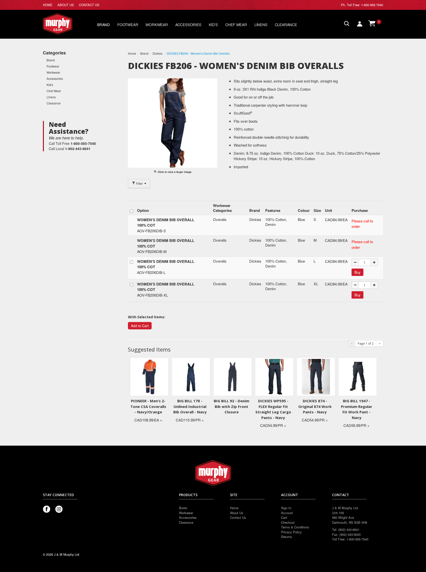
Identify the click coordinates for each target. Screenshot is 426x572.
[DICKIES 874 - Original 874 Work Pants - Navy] (316, 376)
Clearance (286, 24)
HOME (48, 4)
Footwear (127, 24)
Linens (260, 24)
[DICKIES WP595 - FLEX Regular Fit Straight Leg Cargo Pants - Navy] (274, 376)
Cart (284, 517)
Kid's (213, 24)
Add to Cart (140, 325)
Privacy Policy (291, 532)
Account (287, 512)
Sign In (286, 507)
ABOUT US (65, 4)
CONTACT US (89, 4)
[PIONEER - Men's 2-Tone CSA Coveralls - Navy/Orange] (149, 376)
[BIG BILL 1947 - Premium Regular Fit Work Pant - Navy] (357, 376)
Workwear (156, 24)
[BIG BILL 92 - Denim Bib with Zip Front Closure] (232, 376)
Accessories (188, 24)
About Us (236, 512)
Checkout (288, 522)
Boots (183, 507)
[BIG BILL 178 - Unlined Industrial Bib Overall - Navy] (191, 376)
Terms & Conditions (295, 527)
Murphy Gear (64, 24)
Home (234, 507)
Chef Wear (236, 24)
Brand (103, 24)
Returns (286, 536)
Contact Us (238, 517)
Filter (139, 183)
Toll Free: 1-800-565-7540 (365, 4)
